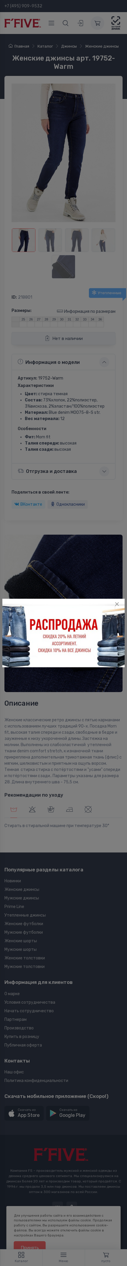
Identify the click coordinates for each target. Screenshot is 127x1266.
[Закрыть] (117, 604)
